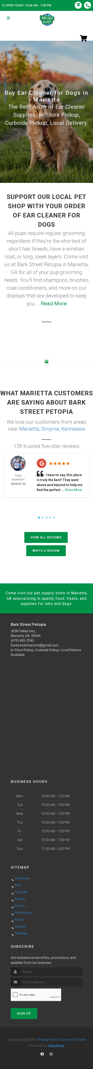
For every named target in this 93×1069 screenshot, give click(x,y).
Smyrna (50, 429)
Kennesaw (73, 429)
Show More (73, 490)
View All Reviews (46, 537)
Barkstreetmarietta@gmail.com (35, 645)
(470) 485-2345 (22, 640)
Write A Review (46, 550)
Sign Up (24, 1013)
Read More (54, 304)
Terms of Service (73, 1040)
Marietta (29, 429)
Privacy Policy (47, 1040)
